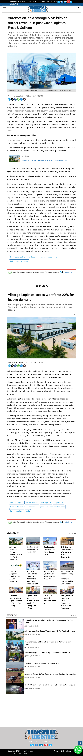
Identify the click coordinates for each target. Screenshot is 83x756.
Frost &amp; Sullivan (18, 257)
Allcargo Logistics (17, 503)
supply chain (58, 503)
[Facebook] (15, 99)
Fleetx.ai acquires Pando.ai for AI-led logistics (15, 576)
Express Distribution (17, 507)
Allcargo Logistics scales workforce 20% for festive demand (44, 160)
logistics (42, 257)
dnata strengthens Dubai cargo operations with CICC (47, 653)
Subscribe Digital (33, 2)
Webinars (22, 2)
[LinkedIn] (9, 99)
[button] (41, 52)
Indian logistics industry (19, 261)
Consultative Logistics (36, 507)
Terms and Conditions (47, 741)
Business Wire (52, 2)
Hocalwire (67, 751)
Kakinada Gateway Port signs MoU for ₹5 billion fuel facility (16, 601)
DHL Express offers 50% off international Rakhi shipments (67, 552)
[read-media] (14, 160)
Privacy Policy (33, 741)
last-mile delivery (16, 511)
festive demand (32, 503)
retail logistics (46, 503)
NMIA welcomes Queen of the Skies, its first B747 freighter (50, 685)
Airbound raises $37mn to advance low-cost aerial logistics (50, 674)
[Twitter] (12, 99)
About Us (13, 2)
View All (72, 533)
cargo (50, 257)
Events (43, 2)
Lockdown (32, 257)
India (56, 257)
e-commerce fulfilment (56, 507)
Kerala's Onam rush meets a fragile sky (33, 549)
